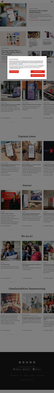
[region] (27, 67)
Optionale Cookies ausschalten (38, 75)
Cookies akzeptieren (38, 71)
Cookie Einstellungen (14, 71)
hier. (19, 68)
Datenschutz (20, 63)
